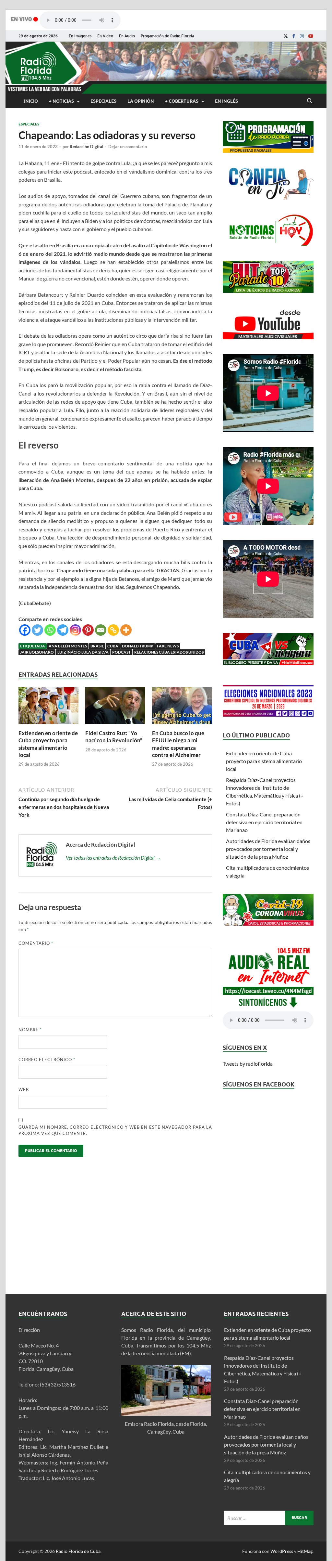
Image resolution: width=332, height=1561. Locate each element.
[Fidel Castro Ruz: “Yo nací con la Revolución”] (115, 725)
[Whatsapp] (50, 630)
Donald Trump (137, 646)
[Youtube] (311, 36)
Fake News (168, 646)
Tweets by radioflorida (248, 1063)
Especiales (103, 101)
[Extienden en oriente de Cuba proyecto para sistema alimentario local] (48, 725)
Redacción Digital (86, 146)
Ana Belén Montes (68, 646)
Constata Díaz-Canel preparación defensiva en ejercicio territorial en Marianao (264, 822)
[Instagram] (301, 36)
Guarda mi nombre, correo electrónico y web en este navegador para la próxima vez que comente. (115, 1130)
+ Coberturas (181, 101)
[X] (286, 36)
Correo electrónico (46, 1059)
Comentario (35, 943)
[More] (126, 630)
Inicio (31, 101)
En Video (105, 35)
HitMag (305, 1551)
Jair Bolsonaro (37, 652)
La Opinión (140, 101)
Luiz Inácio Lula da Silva (83, 652)
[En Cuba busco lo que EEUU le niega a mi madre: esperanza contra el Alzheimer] (182, 725)
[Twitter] (37, 630)
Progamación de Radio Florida (167, 35)
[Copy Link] (113, 630)
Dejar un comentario (127, 146)
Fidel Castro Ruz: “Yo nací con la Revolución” (113, 737)
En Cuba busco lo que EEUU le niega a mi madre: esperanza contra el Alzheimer (178, 744)
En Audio (127, 35)
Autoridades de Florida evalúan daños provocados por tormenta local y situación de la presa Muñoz (268, 849)
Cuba (112, 646)
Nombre (30, 1029)
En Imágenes (80, 35)
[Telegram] (62, 630)
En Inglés (226, 101)
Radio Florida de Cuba (78, 1551)
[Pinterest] (88, 630)
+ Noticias (61, 101)
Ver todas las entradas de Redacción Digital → (113, 857)
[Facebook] (294, 36)
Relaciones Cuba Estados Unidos (169, 652)
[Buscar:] (269, 1518)
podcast (121, 652)
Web (23, 1089)
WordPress (281, 1551)
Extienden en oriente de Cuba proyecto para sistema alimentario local (48, 744)
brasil (97, 646)
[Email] (100, 630)
